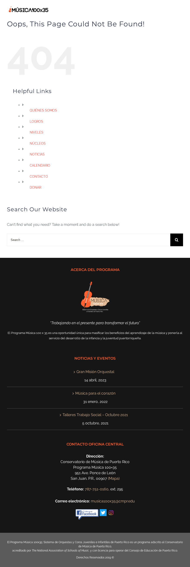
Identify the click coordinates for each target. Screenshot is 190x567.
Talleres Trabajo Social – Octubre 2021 (95, 415)
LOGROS (36, 121)
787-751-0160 (96, 489)
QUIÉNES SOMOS (43, 110)
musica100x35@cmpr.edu (113, 501)
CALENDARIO (40, 165)
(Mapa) (114, 478)
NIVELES (36, 132)
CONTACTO (39, 176)
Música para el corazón (95, 393)
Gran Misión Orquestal (95, 372)
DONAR (35, 187)
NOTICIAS (37, 154)
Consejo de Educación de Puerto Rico (153, 550)
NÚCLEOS (38, 143)
